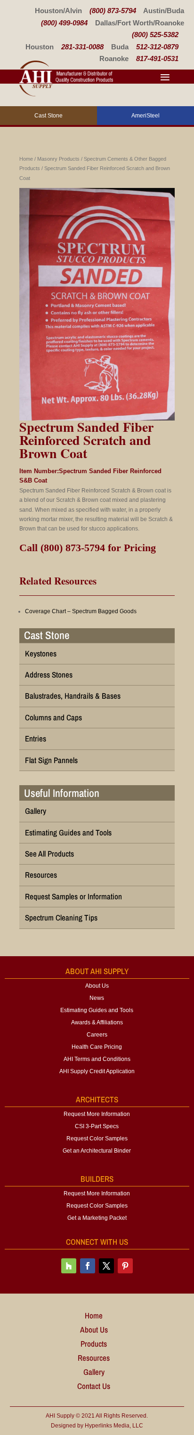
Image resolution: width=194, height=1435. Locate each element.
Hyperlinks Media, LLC (114, 1425)
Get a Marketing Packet (97, 1218)
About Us (97, 986)
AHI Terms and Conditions (97, 1059)
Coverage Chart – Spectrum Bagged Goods (81, 611)
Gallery (35, 810)
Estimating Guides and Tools (68, 832)
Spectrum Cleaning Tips (61, 917)
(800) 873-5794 (112, 11)
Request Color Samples (97, 1138)
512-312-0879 (157, 47)
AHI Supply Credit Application (97, 1071)
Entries (35, 738)
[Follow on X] (106, 1265)
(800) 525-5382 (155, 35)
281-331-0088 (82, 47)
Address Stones (49, 674)
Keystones (41, 653)
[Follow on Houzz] (68, 1265)
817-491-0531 (157, 58)
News (96, 998)
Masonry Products (58, 159)
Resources (41, 874)
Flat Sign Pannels (51, 760)
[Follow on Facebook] (87, 1265)
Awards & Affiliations (97, 1022)
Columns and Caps (53, 717)
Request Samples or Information (73, 896)
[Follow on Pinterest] (125, 1265)
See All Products (49, 853)
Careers (97, 1034)
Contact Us (93, 1387)
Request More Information (97, 1114)
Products (94, 1345)
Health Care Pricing (97, 1047)
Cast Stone (46, 635)
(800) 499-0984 (64, 23)
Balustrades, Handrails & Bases (73, 695)
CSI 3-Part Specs (97, 1126)
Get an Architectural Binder (97, 1150)
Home (26, 159)
